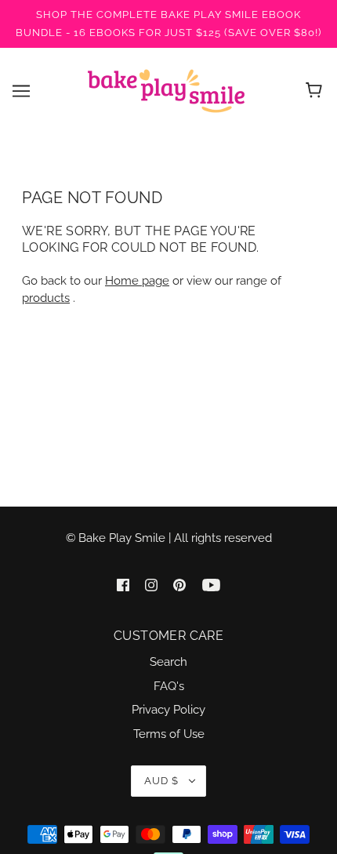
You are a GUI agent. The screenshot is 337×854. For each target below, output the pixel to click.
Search (168, 662)
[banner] (166, 90)
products (46, 298)
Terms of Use (169, 734)
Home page (137, 281)
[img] (123, 584)
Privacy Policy (168, 710)
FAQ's (169, 686)
